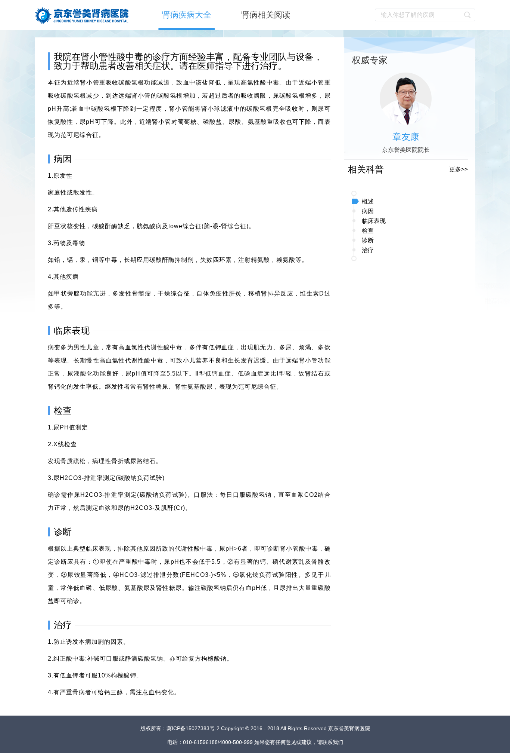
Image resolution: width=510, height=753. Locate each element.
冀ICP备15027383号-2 (194, 728)
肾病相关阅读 (265, 14)
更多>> (458, 169)
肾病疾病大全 (186, 14)
